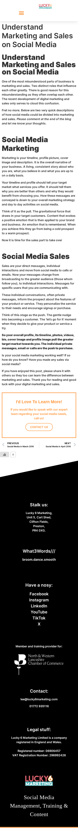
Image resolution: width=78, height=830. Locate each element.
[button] (21, 13)
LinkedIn (39, 606)
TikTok (39, 618)
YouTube (39, 612)
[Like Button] (4, 454)
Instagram (39, 600)
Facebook (39, 594)
